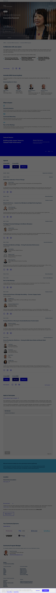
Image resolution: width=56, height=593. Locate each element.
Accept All (45, 590)
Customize (38, 590)
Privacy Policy (9, 591)
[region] (28, 590)
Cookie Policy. (16, 591)
